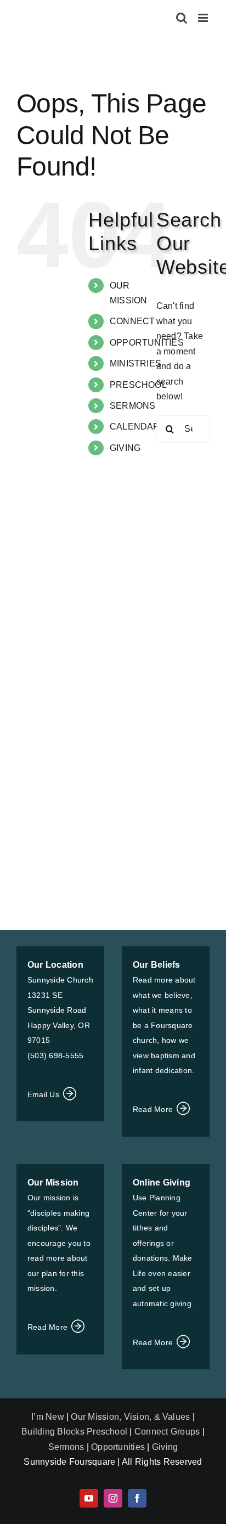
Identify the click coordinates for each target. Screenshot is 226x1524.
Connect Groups (167, 1431)
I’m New (48, 1416)
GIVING (125, 448)
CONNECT (132, 321)
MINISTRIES (135, 363)
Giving (165, 1447)
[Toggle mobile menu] (204, 18)
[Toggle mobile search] (181, 18)
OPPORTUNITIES (147, 342)
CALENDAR (135, 426)
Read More (154, 1109)
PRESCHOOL (138, 385)
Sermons (66, 1447)
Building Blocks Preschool (74, 1431)
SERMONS (133, 405)
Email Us (44, 1094)
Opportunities (118, 1447)
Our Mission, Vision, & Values (130, 1416)
